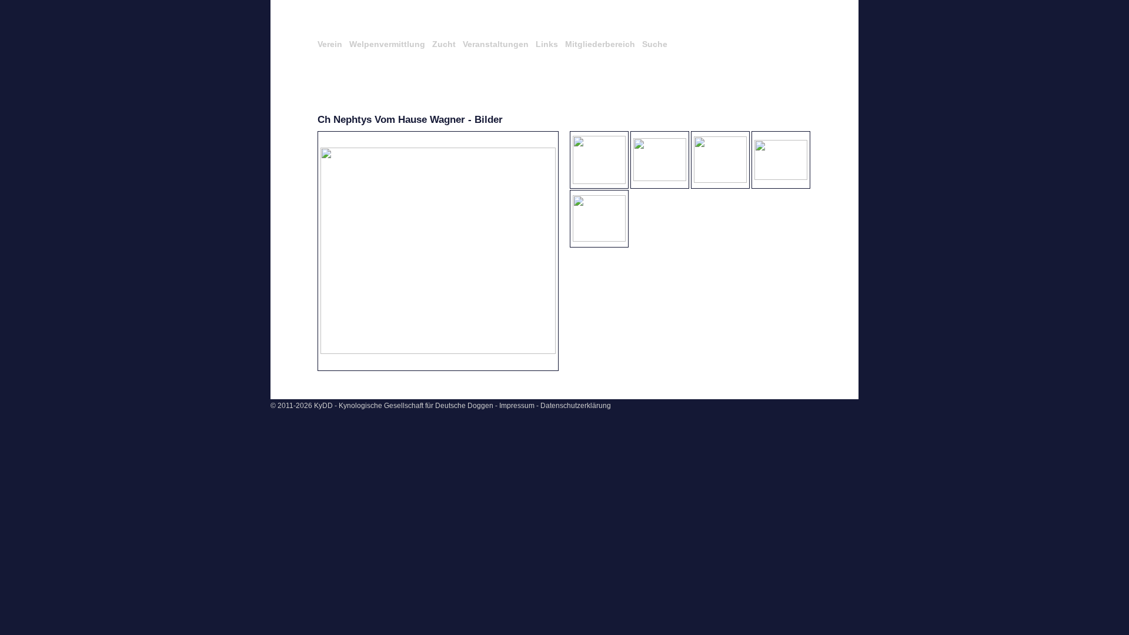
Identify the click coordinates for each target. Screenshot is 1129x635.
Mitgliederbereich (600, 44)
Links (547, 44)
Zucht (444, 44)
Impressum (517, 405)
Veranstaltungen (496, 44)
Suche (654, 44)
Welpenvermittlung (387, 44)
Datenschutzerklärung (575, 405)
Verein (330, 44)
